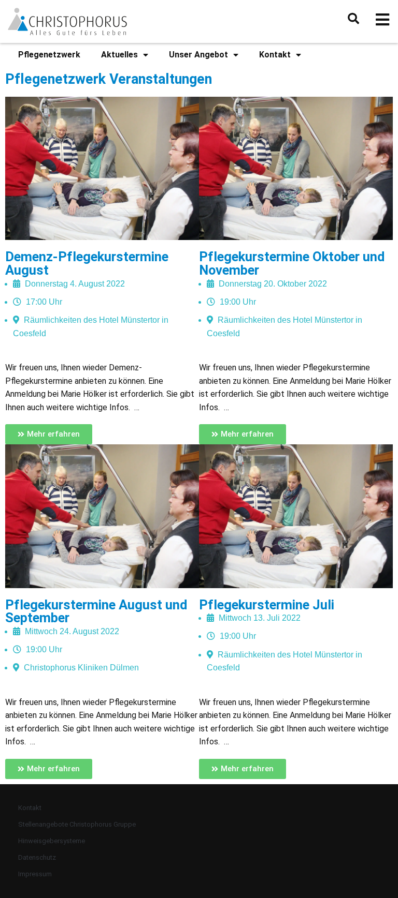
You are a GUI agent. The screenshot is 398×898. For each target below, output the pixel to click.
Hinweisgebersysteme (51, 841)
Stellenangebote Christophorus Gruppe (77, 824)
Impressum (35, 874)
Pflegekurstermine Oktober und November (292, 263)
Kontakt (275, 54)
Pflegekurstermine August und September (96, 611)
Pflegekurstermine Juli (266, 604)
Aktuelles (119, 54)
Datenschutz (37, 857)
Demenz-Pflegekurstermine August (86, 263)
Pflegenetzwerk (49, 54)
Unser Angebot (198, 54)
